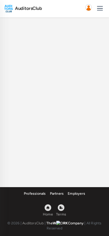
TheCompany (65, 223)
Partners (57, 193)
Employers (76, 193)
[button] (88, 9)
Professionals (35, 193)
